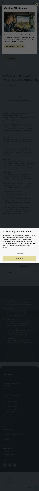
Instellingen (19, 253)
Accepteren (19, 258)
